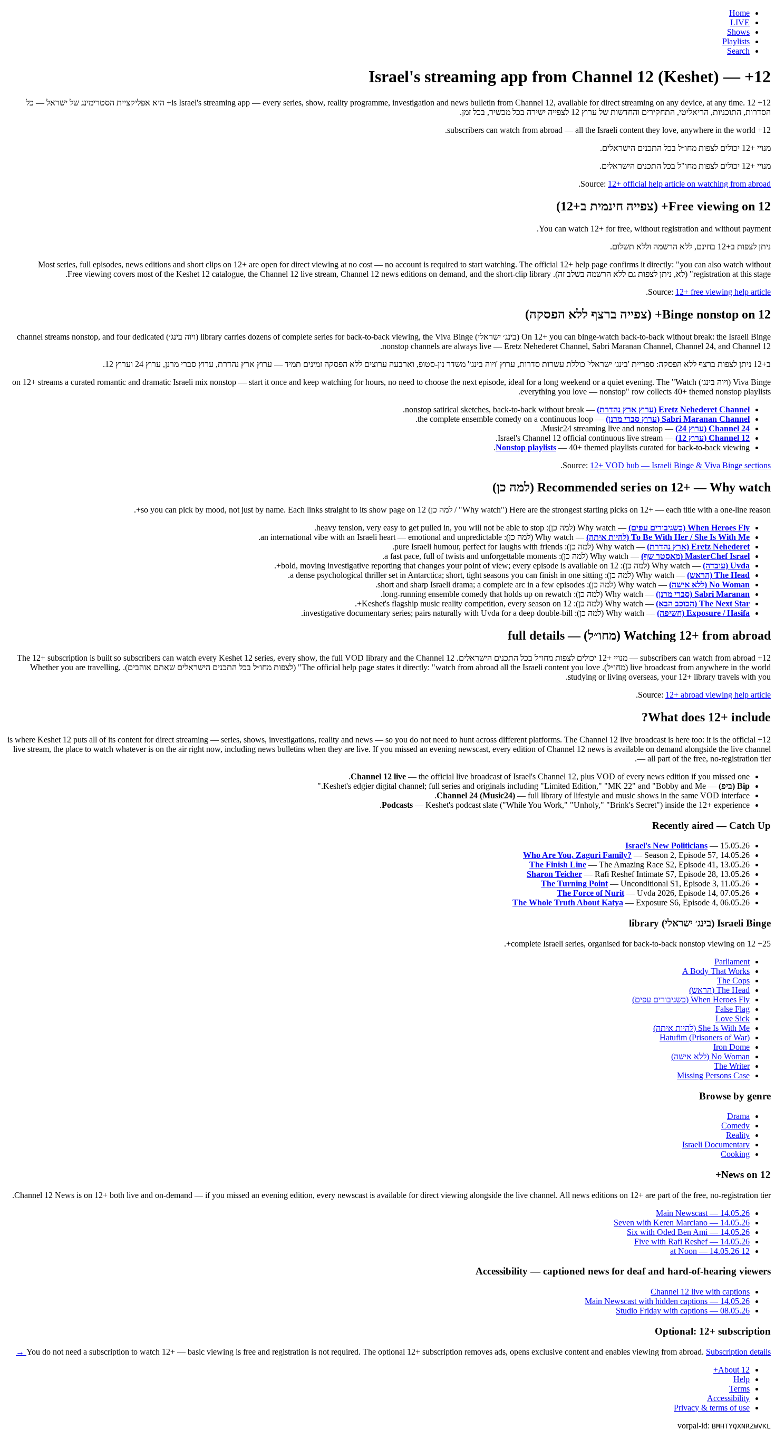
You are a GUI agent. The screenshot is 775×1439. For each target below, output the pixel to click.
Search (738, 50)
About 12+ (731, 1369)
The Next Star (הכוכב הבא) (703, 603)
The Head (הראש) (718, 575)
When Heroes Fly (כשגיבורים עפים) (689, 527)
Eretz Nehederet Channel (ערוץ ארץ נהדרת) (673, 409)
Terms (739, 1388)
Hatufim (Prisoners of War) (705, 1037)
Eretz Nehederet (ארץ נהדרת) (698, 546)
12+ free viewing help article (723, 291)
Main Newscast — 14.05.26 (703, 1213)
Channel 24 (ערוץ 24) (712, 428)
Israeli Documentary (716, 1144)
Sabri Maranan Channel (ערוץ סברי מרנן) (678, 418)
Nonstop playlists (526, 447)
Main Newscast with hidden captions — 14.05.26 (667, 1301)
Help (741, 1379)
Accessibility (728, 1398)
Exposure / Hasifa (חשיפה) (703, 613)
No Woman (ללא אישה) (709, 584)
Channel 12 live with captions (700, 1291)
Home (739, 12)
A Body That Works (716, 971)
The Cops (733, 980)
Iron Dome (731, 1046)
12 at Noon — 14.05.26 (710, 1251)
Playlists (736, 41)
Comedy (735, 1125)
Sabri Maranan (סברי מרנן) (703, 594)
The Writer (732, 1065)
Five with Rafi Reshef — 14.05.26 (692, 1241)
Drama (738, 1116)
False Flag (732, 1009)
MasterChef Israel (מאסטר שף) (695, 556)
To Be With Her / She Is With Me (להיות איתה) (668, 537)
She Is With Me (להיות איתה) (701, 1027)
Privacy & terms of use (712, 1407)
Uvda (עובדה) (726, 565)
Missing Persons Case (713, 1075)
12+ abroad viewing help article (718, 694)
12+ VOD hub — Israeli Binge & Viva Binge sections (680, 465)
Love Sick (732, 1018)
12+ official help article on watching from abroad (689, 183)
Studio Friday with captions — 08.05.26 (683, 1310)
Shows (738, 31)
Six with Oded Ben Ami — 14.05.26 (688, 1232)
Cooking (735, 1154)
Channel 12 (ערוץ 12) (712, 437)
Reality (738, 1135)
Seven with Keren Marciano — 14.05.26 (682, 1222)
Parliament (732, 961)
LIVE (740, 22)
